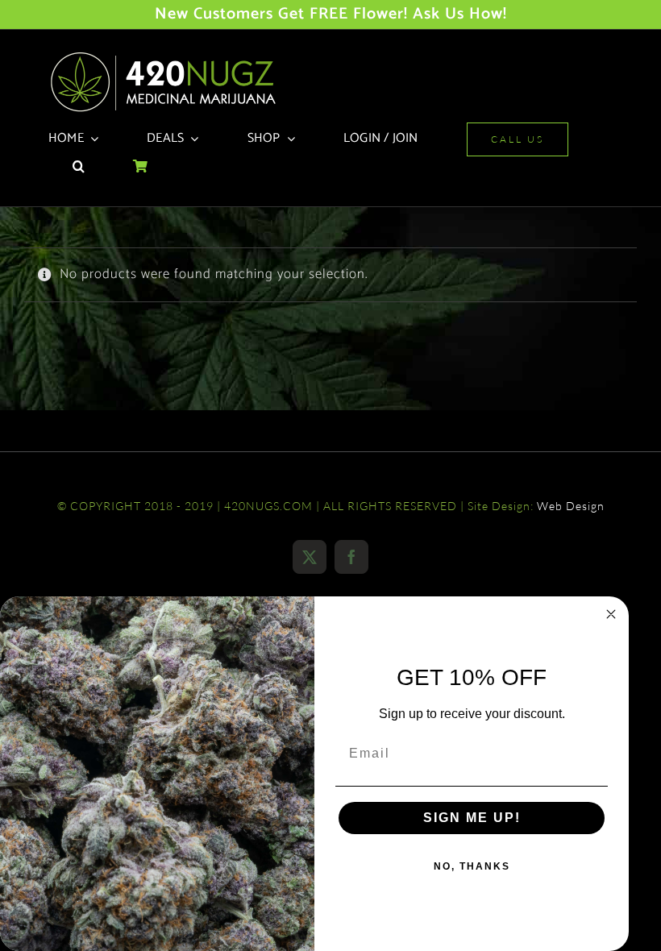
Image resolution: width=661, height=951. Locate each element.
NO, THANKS (472, 866)
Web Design (571, 506)
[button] (79, 167)
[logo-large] (169, 56)
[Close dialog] (611, 614)
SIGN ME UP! (472, 817)
